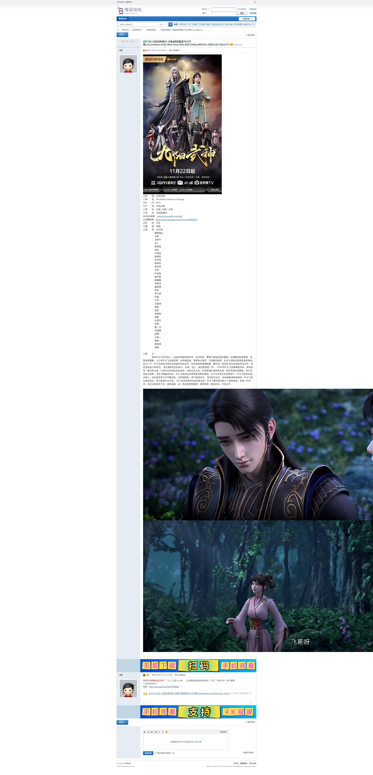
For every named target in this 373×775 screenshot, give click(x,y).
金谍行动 (247, 24)
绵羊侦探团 (238, 24)
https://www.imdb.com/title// (170, 216)
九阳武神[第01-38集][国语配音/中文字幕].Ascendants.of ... (182, 30)
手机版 (236, 763)
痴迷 (208, 24)
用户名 (204, 9)
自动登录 (242, 9)
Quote (159, 731)
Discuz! (128, 763)
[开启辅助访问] (252, 2)
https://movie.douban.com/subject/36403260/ (176, 219)
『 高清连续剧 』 (151, 30)
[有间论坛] (130, 15)
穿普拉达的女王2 (217, 24)
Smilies (166, 731)
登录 (191, 742)
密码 (204, 13)
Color (148, 731)
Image (152, 731)
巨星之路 (182, 24)
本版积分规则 (248, 753)
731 (253, 24)
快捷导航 (246, 19)
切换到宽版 (254, 2)
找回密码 (252, 9)
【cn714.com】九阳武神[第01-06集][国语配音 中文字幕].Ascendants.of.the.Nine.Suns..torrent (188, 693)
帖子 (161, 25)
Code (162, 731)
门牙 (189, 24)
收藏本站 (128, 2)
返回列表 (251, 35)
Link (155, 731)
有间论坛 (123, 19)
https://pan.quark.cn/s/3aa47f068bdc (164, 687)
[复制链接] (238, 45)
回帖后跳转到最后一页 (165, 753)
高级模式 (223, 732)
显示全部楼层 (174, 50)
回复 (148, 656)
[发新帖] (122, 34)
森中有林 (229, 24)
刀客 (120, 50)
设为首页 (120, 2)
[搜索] (170, 24)
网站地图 (252, 763)
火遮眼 (194, 24)
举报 (251, 656)
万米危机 (201, 24)
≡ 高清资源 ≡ (137, 30)
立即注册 (252, 13)
